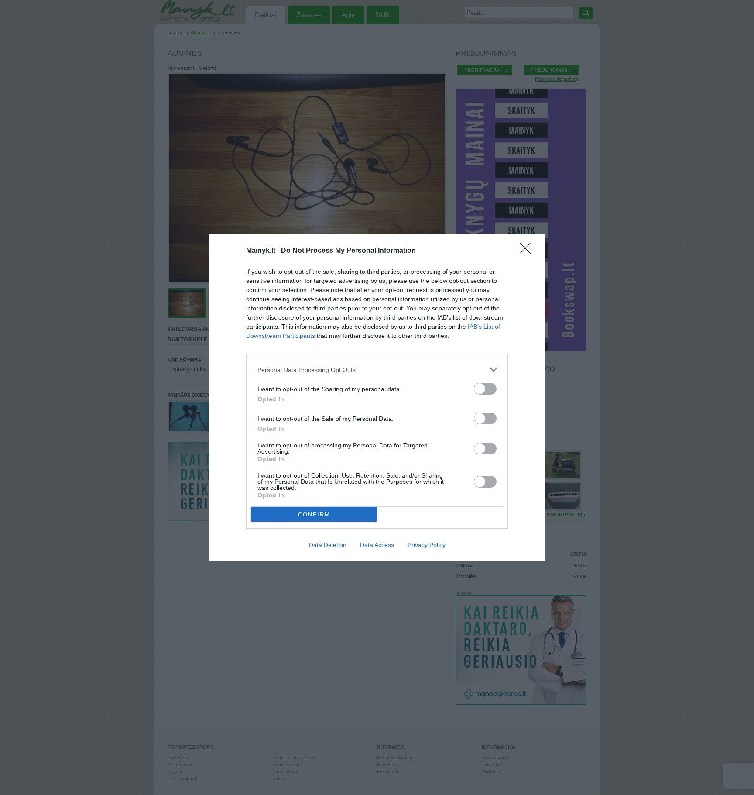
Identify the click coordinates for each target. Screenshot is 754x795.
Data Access (377, 544)
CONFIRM (314, 514)
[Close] (528, 251)
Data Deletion (327, 544)
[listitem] (377, 369)
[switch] (485, 389)
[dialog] (377, 397)
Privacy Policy (427, 544)
